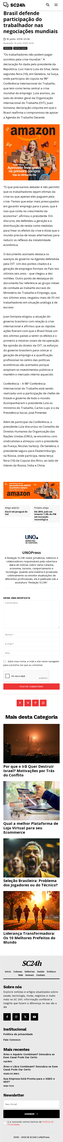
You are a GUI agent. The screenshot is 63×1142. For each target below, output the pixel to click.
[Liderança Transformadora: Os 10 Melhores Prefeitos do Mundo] (31, 910)
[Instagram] (16, 1017)
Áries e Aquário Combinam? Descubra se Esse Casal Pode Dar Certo (29, 1056)
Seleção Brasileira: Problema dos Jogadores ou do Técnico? (30, 882)
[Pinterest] (35, 703)
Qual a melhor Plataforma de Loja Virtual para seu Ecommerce (30, 828)
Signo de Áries (11, 1074)
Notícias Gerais (20, 48)
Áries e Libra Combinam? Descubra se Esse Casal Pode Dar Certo (30, 1068)
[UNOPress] (32, 539)
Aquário (7, 1061)
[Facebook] (20, 703)
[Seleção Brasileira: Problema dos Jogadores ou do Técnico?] (31, 858)
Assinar (29, 1114)
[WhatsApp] (43, 703)
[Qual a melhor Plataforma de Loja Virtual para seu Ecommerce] (31, 800)
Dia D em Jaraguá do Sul (16, 513)
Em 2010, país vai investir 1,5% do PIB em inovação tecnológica (45, 515)
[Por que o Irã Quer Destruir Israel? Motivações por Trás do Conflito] (31, 743)
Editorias (7, 48)
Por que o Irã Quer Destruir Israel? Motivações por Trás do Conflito (28, 771)
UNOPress (31, 552)
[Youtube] (34, 1017)
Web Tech (8, 1086)
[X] (27, 703)
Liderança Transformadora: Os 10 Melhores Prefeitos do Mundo (29, 938)
